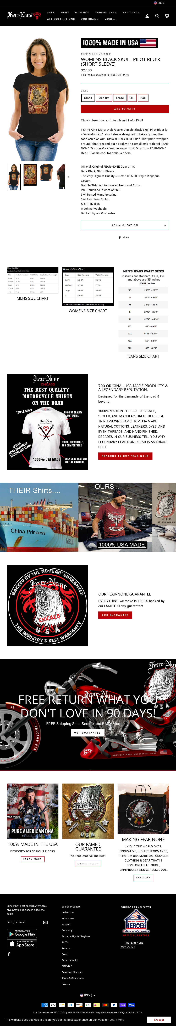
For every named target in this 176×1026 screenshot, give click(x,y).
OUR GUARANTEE (87, 733)
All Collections (61, 19)
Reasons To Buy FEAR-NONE (125, 456)
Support (66, 924)
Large (120, 98)
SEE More (143, 877)
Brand (65, 954)
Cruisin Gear (106, 12)
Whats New (68, 918)
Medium (104, 98)
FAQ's (65, 942)
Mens (65, 12)
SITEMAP (67, 966)
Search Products (71, 906)
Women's (82, 12)
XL (132, 98)
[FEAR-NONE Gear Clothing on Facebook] (9, 954)
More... (110, 19)
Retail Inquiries (70, 960)
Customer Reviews (72, 972)
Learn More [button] (117, 1019)
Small (88, 98)
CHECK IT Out (88, 864)
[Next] (67, 177)
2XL (143, 98)
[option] (38, 99)
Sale (51, 12)
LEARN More (32, 859)
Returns (66, 948)
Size (84, 91)
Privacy (66, 984)
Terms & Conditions (73, 978)
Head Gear (131, 12)
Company (67, 930)
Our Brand (89, 19)
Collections (68, 912)
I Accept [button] (159, 1019)
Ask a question (125, 225)
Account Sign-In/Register (76, 936)
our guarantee (115, 615)
